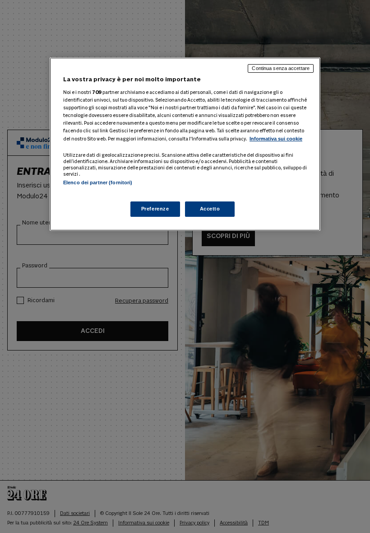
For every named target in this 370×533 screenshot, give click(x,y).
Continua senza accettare (281, 68)
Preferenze (155, 208)
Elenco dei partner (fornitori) (97, 182)
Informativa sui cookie (276, 138)
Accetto (210, 208)
